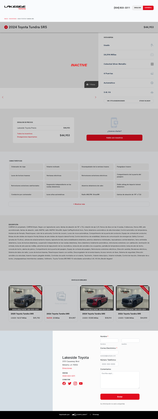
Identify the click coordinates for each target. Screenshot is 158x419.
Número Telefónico (108, 360)
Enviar (120, 397)
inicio (6, 19)
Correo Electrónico (108, 348)
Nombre (104, 336)
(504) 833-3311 (122, 7)
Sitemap (94, 414)
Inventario (13, 19)
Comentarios (105, 369)
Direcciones (67, 368)
